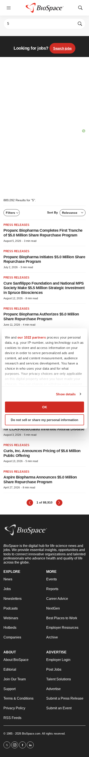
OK (44, 407)
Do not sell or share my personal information (44, 419)
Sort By (62, 212)
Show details (66, 394)
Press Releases (16, 224)
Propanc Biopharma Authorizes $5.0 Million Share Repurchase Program (41, 316)
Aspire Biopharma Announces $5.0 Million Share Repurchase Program (40, 479)
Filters (10, 212)
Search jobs (62, 48)
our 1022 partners (31, 337)
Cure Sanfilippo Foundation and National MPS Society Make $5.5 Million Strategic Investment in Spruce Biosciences (43, 288)
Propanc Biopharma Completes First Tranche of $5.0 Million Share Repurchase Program (43, 232)
